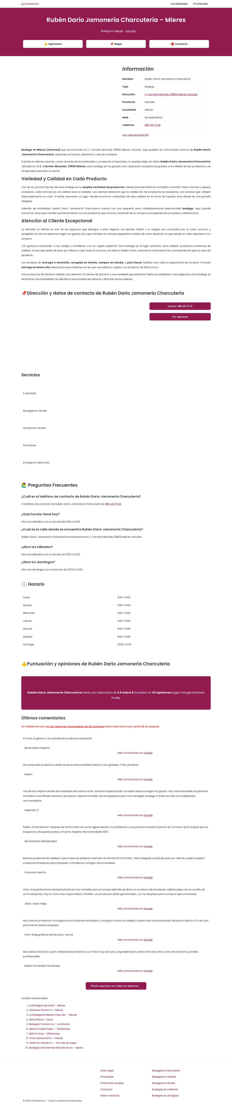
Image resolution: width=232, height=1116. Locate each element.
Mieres (119, 31)
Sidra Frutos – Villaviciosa (44, 1033)
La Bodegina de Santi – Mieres (47, 1005)
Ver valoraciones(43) (135, 135)
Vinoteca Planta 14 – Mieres (46, 1010)
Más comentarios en (135, 753)
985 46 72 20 (113, 504)
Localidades (179, 4)
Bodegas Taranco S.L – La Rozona (49, 1024)
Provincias (200, 4)
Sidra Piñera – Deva (41, 1019)
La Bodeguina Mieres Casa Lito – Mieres (53, 1015)
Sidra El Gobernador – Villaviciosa (49, 1029)
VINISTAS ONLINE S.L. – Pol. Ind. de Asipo (52, 1043)
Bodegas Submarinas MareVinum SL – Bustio (56, 1047)
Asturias (131, 31)
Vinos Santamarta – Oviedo (46, 1038)
